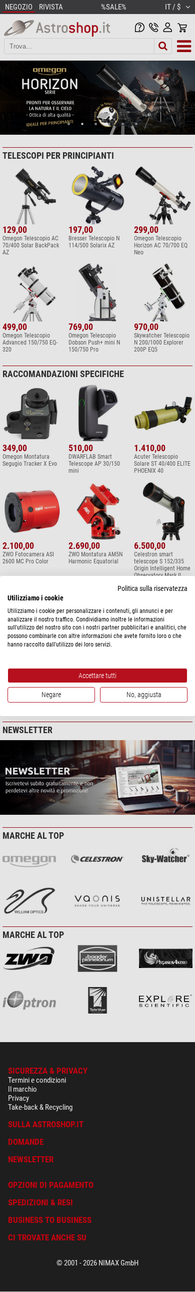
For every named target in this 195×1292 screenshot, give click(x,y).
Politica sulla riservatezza (153, 588)
